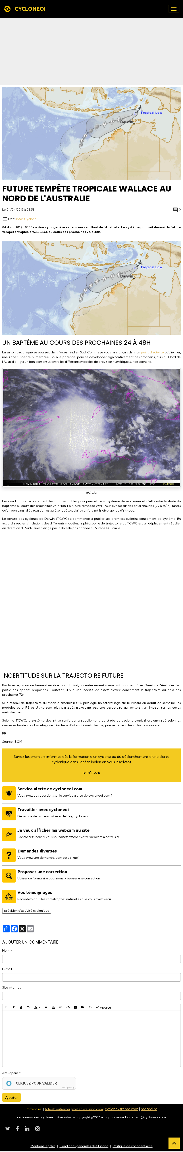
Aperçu (105, 1007)
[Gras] (6, 1007)
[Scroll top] (174, 1143)
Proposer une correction (42, 871)
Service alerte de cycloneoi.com (49, 788)
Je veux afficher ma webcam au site (53, 830)
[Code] (90, 1007)
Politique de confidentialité (133, 1146)
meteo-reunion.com (87, 1109)
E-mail (7, 969)
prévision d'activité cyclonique (26, 911)
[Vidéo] (83, 1007)
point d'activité (152, 352)
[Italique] (13, 1007)
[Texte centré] (53, 1007)
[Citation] (46, 1007)
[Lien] (60, 1007)
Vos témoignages (34, 892)
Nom (6, 950)
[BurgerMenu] (173, 9)
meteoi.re (149, 1109)
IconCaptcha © (67, 1087)
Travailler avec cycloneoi (43, 809)
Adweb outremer (57, 1109)
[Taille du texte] (28, 1007)
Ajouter (11, 1097)
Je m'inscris (91, 772)
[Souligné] (21, 1007)
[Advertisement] (91, 51)
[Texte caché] (68, 1007)
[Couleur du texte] (37, 1007)
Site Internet (11, 987)
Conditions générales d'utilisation (84, 1146)
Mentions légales (43, 1146)
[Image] (75, 1007)
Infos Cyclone (26, 219)
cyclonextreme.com (121, 1109)
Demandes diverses (37, 850)
